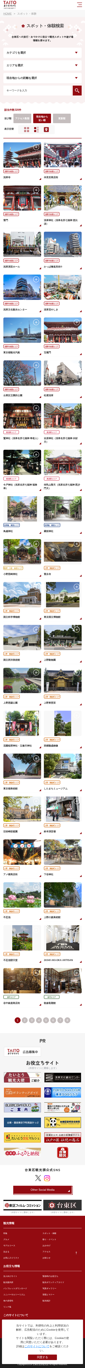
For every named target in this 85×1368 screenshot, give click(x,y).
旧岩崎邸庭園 (10, 831)
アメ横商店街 (10, 874)
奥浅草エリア (11, 432)
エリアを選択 (15, 65)
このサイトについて (37, 1346)
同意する (42, 1357)
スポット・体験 (49, 1233)
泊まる (6, 1252)
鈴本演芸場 (50, 831)
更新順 (61, 118)
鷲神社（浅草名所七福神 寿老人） (21, 438)
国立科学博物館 (11, 617)
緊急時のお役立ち (50, 1276)
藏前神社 (48, 531)
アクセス (46, 1252)
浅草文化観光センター (15, 309)
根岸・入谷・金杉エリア (13, 568)
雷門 (5, 220)
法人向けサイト (10, 1276)
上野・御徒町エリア (52, 568)
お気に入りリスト (11, 1258)
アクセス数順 (22, 118)
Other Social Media (43, 1189)
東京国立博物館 (52, 617)
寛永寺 (47, 574)
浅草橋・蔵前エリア (11, 525)
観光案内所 (8, 1282)
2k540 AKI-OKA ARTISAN (58, 960)
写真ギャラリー (49, 1288)
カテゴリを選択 (16, 52)
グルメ (6, 1239)
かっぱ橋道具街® (53, 266)
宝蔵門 (47, 352)
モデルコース (9, 1245)
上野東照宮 (50, 702)
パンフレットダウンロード (15, 1288)
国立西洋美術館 (11, 659)
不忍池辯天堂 (10, 960)
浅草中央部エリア (11, 171)
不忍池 (6, 917)
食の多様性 (8, 1301)
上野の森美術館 (52, 917)
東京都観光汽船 (11, 352)
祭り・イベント (49, 1239)
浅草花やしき (51, 309)
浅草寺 (6, 177)
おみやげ (46, 1245)
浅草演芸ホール (11, 266)
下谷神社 (48, 874)
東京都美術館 (10, 788)
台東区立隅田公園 (12, 395)
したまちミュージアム (56, 788)
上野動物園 (50, 659)
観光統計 (46, 1301)
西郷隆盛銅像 (51, 745)
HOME (7, 13)
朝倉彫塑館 (50, 1003)
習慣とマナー (48, 1294)
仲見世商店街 (51, 177)
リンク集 (7, 1307)
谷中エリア (11, 997)
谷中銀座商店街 (11, 1003)
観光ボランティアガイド (53, 1282)
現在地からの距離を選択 (22, 78)
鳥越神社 (8, 531)
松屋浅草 (48, 395)
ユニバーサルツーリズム (14, 1294)
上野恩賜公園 (10, 702)
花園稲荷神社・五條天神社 (17, 745)
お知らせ (46, 1258)
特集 (5, 1233)
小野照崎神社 (10, 574)
